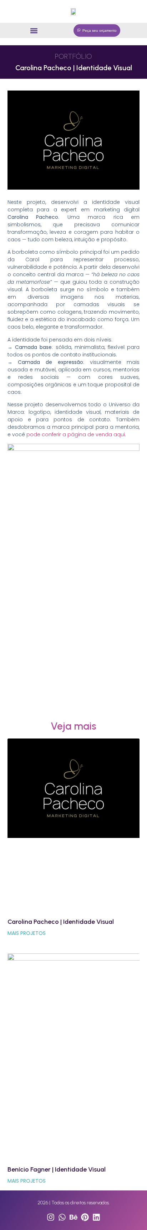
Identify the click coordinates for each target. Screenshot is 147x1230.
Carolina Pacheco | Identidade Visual (60, 922)
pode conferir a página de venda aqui (75, 434)
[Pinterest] (85, 1217)
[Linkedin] (96, 1217)
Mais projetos (26, 933)
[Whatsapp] (62, 1217)
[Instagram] (51, 1217)
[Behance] (73, 1217)
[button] (34, 30)
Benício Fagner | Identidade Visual (56, 1169)
